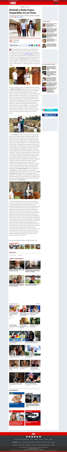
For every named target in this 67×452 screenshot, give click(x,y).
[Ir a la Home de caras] (13, 3)
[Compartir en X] (32, 45)
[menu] (9, 3)
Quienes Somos (22, 445)
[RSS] (37, 437)
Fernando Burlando (28, 54)
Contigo (23, 442)
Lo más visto (46, 21)
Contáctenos (28, 445)
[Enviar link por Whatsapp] (34, 45)
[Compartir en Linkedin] (37, 45)
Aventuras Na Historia (30, 442)
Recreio (48, 442)
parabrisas (33, 411)
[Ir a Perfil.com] (56, 0)
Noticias (21, 439)
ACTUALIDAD (22, 6)
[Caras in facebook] (29, 437)
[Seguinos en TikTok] (35, 437)
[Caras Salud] (50, 111)
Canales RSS (15, 445)
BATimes (51, 439)
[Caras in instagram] (27, 437)
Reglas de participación (45, 445)
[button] (25, 28)
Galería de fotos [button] (19, 17)
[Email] (39, 45)
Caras (20, 442)
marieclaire (33, 393)
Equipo (38, 445)
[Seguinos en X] (32, 437)
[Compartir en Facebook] (29, 45)
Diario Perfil (16, 439)
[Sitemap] (40, 437)
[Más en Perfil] (15, 390)
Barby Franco (20, 255)
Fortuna (31, 439)
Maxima (52, 442)
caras (16, 411)
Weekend (36, 439)
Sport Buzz (44, 442)
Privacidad (34, 445)
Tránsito (52, 445)
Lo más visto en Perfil (48, 64)
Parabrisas (41, 439)
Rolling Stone (38, 442)
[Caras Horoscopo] (50, 116)
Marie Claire (26, 439)
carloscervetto (16, 42)
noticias (16, 393)
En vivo (56, 3)
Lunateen (46, 439)
